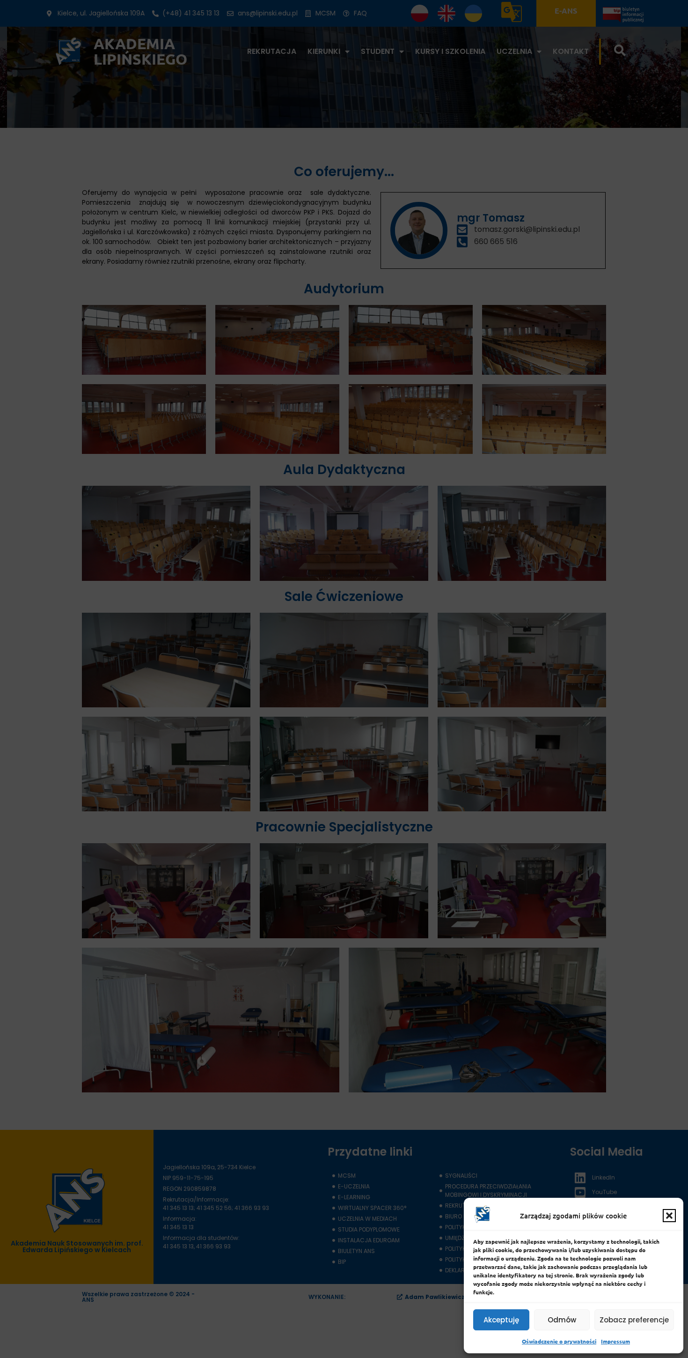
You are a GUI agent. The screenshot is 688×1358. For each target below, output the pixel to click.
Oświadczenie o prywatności (559, 1341)
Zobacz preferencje (634, 1320)
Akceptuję (501, 1320)
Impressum (615, 1341)
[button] (669, 1215)
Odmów (562, 1320)
